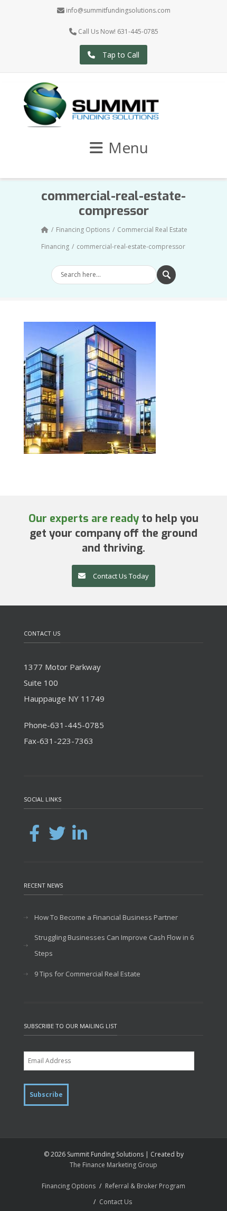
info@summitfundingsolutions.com (118, 10)
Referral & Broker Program (145, 1185)
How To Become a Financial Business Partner (106, 917)
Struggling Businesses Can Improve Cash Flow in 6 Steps (114, 945)
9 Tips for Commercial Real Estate (87, 974)
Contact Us (115, 1201)
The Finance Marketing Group (113, 1164)
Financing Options (83, 229)
